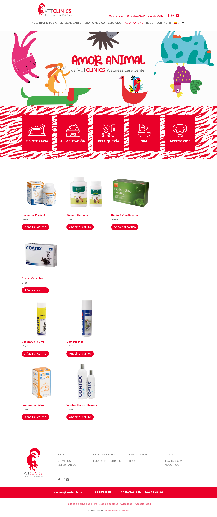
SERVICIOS (114, 23)
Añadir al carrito (35, 227)
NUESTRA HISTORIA (44, 23)
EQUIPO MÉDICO (94, 23)
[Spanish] (177, 23)
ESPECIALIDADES (70, 23)
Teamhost (125, 510)
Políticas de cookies (106, 504)
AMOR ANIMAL (138, 454)
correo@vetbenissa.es (70, 492)
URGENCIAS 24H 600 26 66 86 (145, 15)
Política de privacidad (79, 504)
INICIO (61, 454)
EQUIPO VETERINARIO (107, 461)
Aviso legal (126, 504)
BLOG (149, 23)
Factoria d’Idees (111, 510)
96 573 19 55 (116, 15)
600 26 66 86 (153, 492)
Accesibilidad (143, 504)
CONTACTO (163, 23)
